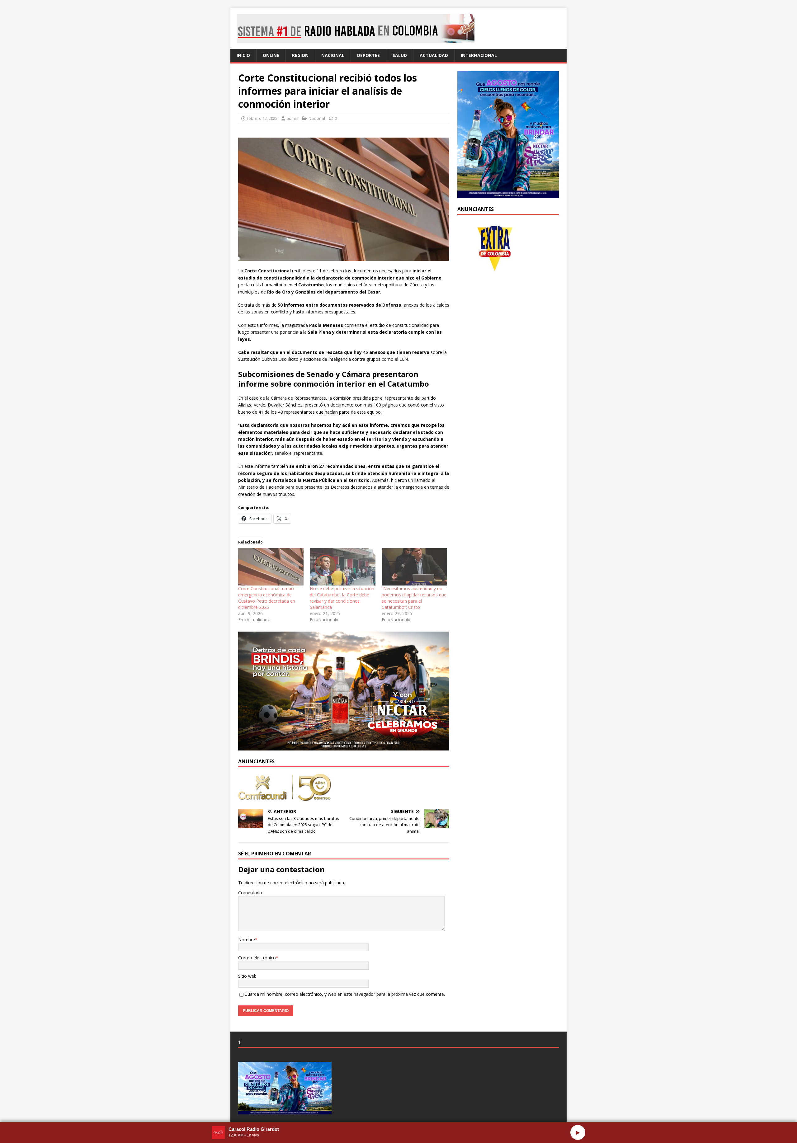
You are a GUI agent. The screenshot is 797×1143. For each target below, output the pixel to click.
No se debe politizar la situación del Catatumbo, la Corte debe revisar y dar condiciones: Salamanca (342, 598)
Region (300, 55)
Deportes (368, 55)
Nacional (332, 55)
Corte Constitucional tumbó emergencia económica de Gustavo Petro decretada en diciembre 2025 (266, 598)
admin (292, 118)
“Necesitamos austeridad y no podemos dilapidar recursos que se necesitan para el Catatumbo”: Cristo (414, 598)
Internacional (479, 55)
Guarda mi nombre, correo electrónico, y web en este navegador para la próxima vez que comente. (344, 994)
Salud (400, 55)
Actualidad (434, 55)
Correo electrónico (257, 958)
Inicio (243, 55)
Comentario (250, 893)
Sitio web (247, 976)
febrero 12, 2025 (262, 118)
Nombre (246, 940)
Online (271, 55)
